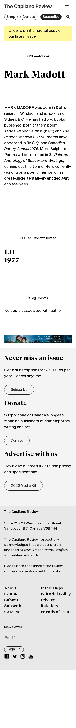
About (10, 588)
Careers (11, 612)
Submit (11, 600)
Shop (11, 17)
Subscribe (51, 17)
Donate (29, 17)
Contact (12, 594)
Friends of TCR (55, 612)
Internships (52, 588)
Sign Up (14, 649)
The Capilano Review (21, 512)
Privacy (48, 600)
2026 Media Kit (23, 486)
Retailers (49, 606)
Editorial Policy (56, 594)
